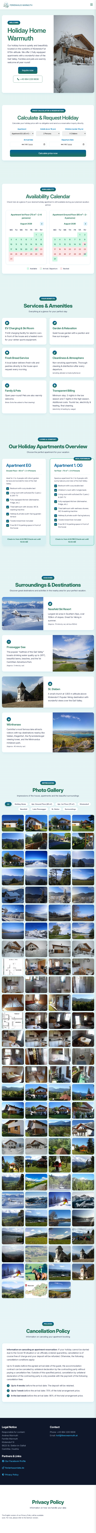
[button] (13, 823)
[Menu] (91, 4)
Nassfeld (23, 809)
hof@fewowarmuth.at (67, 1435)
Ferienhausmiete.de (14, 1468)
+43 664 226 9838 (29, 79)
